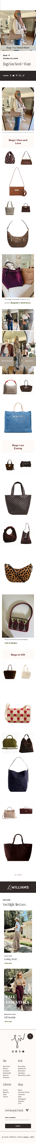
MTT (32, 1137)
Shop (20, 1084)
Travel (5, 1097)
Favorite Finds (23, 1092)
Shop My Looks (24, 1075)
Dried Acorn (25, 303)
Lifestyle (7, 1084)
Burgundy (15, 303)
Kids (4, 1094)
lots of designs (11, 643)
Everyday (21, 1066)
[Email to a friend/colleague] (20, 76)
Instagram (22, 1099)
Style (5, 55)
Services (6, 1066)
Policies (6, 1077)
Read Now (8, 963)
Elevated (21, 1071)
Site (4, 1061)
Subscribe (7, 1073)
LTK (19, 1103)
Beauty (6, 1092)
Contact (6, 1071)
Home (5, 1090)
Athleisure (22, 1068)
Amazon (21, 1101)
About (5, 1068)
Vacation (21, 1073)
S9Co (26, 1137)
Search (6, 1075)
